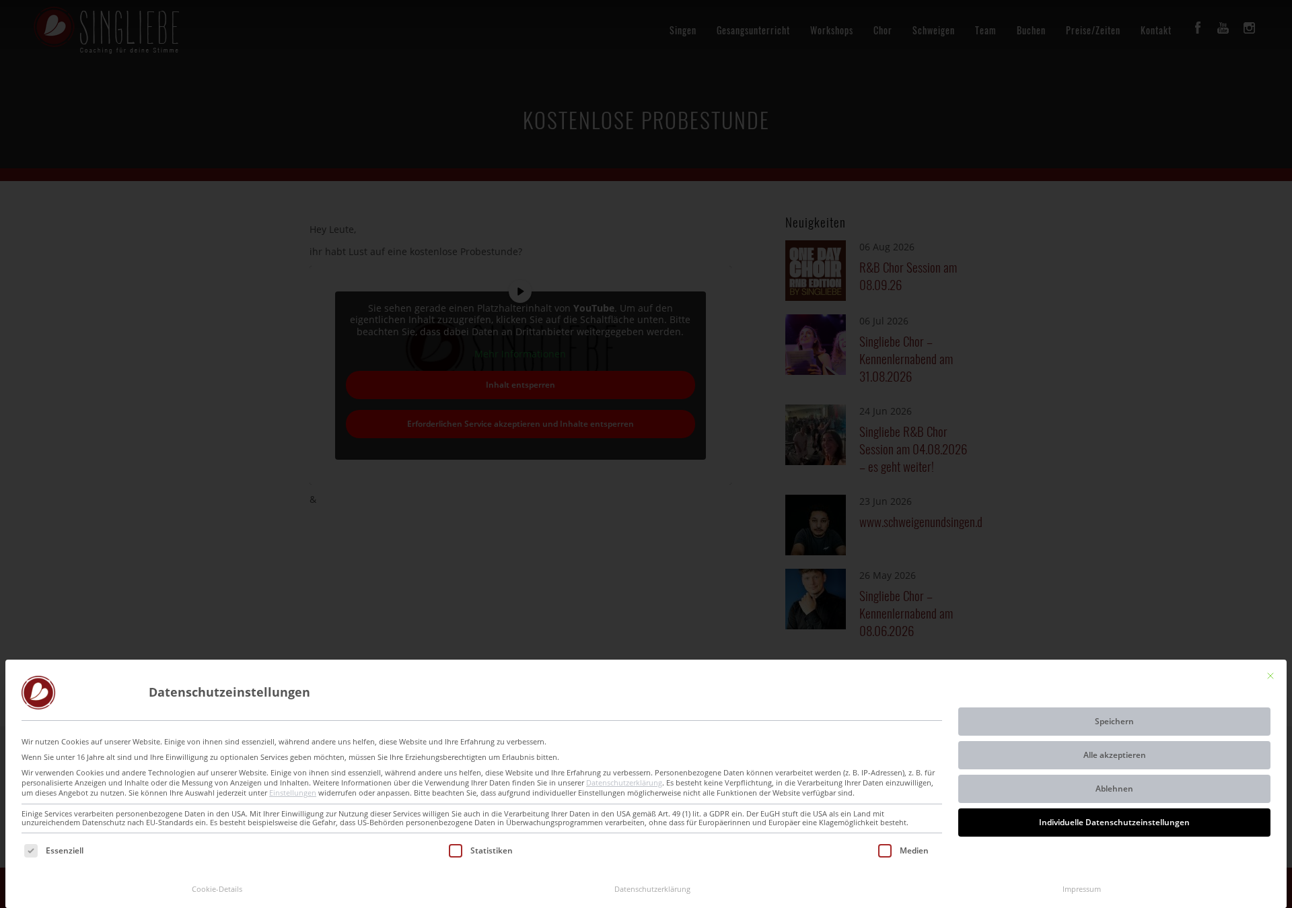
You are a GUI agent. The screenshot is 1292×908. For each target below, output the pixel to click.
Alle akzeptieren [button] (1114, 755)
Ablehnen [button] (1114, 788)
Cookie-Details (217, 889)
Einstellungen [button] (292, 793)
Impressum (1082, 889)
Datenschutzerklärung (624, 783)
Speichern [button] (1114, 721)
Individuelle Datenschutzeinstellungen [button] (1114, 822)
